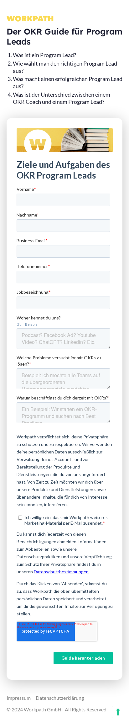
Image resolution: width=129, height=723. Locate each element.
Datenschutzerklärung (60, 698)
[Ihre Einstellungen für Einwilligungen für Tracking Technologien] (118, 712)
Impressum (19, 698)
